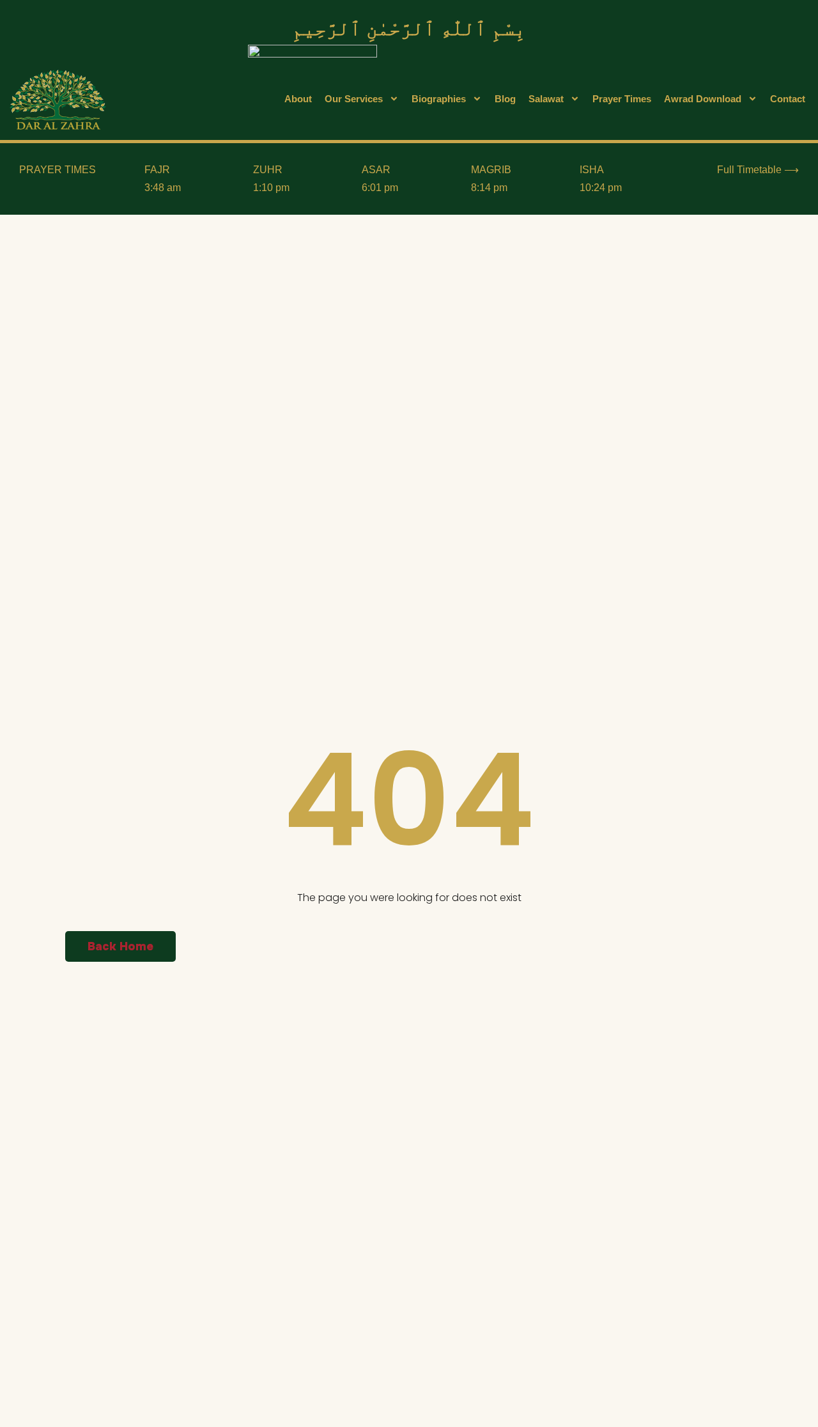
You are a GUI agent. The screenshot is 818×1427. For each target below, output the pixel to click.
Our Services (354, 98)
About (298, 98)
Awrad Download (702, 98)
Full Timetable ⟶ (758, 169)
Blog (505, 98)
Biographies (439, 98)
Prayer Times (621, 98)
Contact (787, 98)
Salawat (546, 98)
